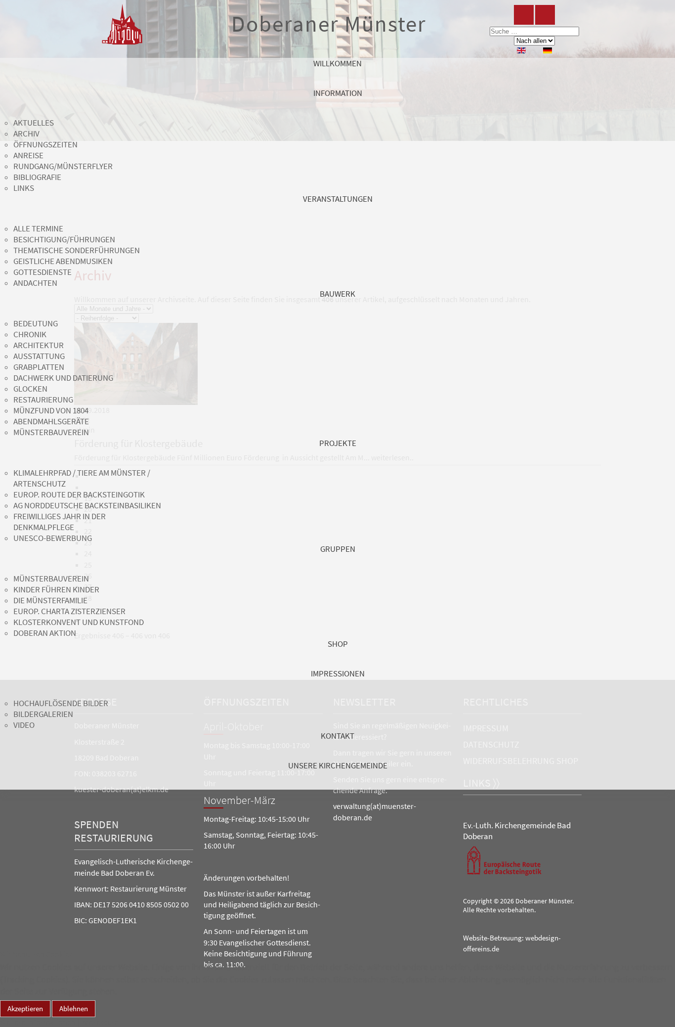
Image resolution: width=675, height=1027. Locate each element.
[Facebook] (524, 15)
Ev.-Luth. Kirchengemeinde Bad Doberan (517, 831)
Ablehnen (73, 1008)
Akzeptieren (25, 1008)
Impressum (99, 1022)
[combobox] (534, 31)
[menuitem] (337, 73)
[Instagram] (545, 15)
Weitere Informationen (38, 1022)
